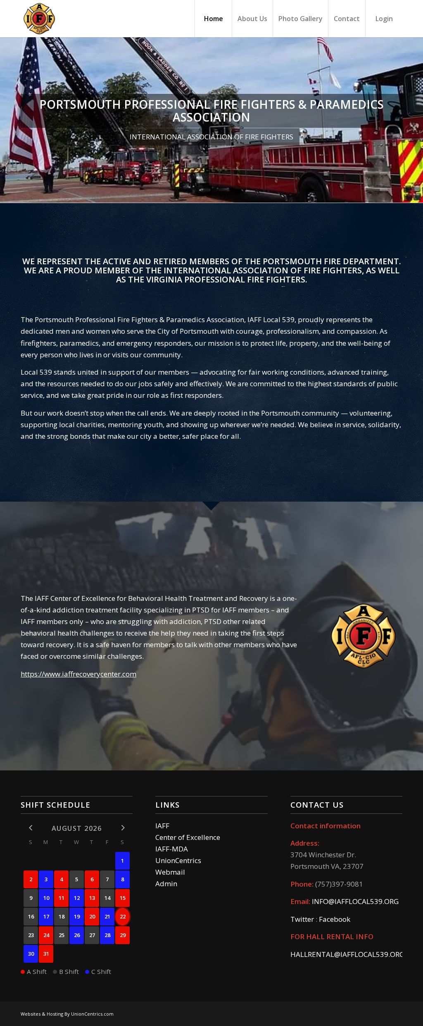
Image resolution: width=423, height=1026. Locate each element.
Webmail (170, 872)
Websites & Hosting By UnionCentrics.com (67, 1014)
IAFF (162, 825)
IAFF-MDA (171, 849)
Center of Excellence (187, 837)
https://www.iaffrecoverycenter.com (78, 674)
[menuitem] (213, 18)
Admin (166, 883)
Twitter (302, 919)
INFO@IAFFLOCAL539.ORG (355, 901)
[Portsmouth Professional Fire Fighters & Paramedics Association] (39, 18)
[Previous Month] (31, 828)
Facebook (334, 919)
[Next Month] (122, 828)
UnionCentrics (178, 860)
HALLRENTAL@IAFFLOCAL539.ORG (347, 954)
